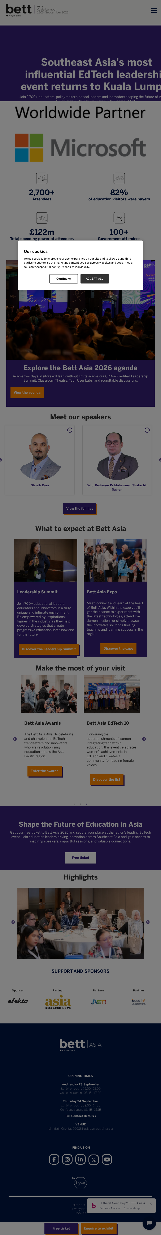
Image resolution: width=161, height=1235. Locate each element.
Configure (63, 278)
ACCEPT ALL (94, 278)
